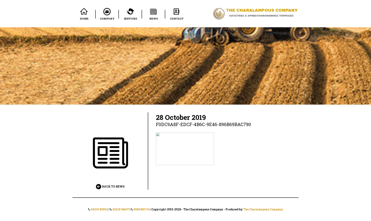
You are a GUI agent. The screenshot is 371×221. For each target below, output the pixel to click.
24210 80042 (99, 209)
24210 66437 (120, 209)
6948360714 (142, 209)
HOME (84, 18)
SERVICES (130, 18)
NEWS (153, 18)
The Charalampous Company (263, 209)
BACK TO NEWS (113, 186)
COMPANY (107, 18)
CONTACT (177, 18)
